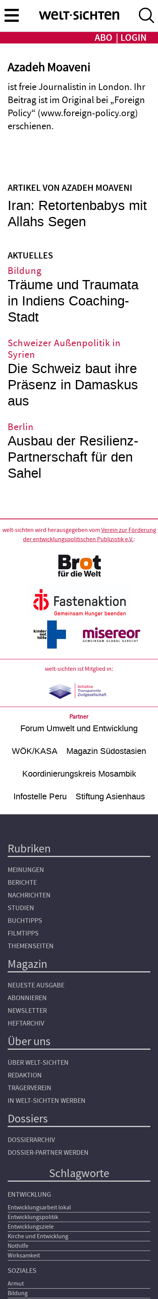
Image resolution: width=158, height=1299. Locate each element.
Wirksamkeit (24, 1255)
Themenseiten (31, 946)
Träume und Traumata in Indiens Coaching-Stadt (73, 301)
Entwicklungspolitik (33, 1217)
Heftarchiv (26, 1023)
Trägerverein (29, 1088)
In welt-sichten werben (47, 1100)
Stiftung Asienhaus (110, 796)
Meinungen (26, 869)
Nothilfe (18, 1246)
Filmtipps (23, 933)
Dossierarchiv (31, 1140)
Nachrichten (29, 895)
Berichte (22, 882)
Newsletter (27, 1010)
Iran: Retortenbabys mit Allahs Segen (77, 213)
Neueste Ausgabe (36, 985)
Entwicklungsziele (31, 1227)
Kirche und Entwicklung (38, 1236)
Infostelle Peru (40, 796)
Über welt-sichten (38, 1062)
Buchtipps (25, 920)
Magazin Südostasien (106, 751)
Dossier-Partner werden (48, 1152)
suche (146, 15)
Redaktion (25, 1075)
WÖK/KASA (35, 751)
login (133, 38)
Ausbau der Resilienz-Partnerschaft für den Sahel (73, 457)
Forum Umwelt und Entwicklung (79, 728)
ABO (103, 38)
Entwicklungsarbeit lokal (39, 1207)
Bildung (18, 1293)
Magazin (27, 964)
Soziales (22, 1270)
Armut (16, 1283)
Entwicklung (29, 1194)
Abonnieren (27, 998)
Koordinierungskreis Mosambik (79, 773)
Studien (21, 908)
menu (11, 15)
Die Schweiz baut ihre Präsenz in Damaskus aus (73, 385)
